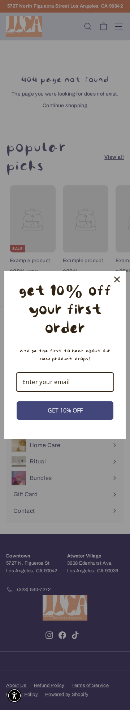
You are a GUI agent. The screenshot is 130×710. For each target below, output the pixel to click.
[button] (14, 695)
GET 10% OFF (65, 410)
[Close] (117, 279)
